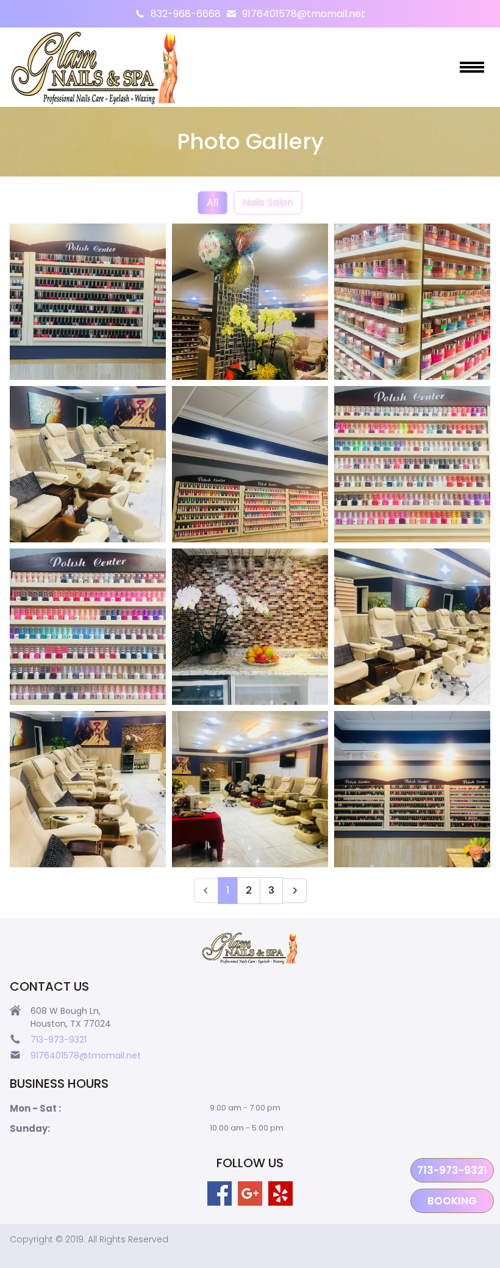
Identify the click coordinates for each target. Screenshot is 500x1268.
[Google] (250, 1193)
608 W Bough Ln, (66, 1011)
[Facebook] (219, 1193)
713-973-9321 (452, 1170)
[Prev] (206, 890)
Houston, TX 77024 (70, 1024)
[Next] (294, 890)
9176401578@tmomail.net (303, 14)
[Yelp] (280, 1193)
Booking (452, 1200)
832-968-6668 (186, 14)
